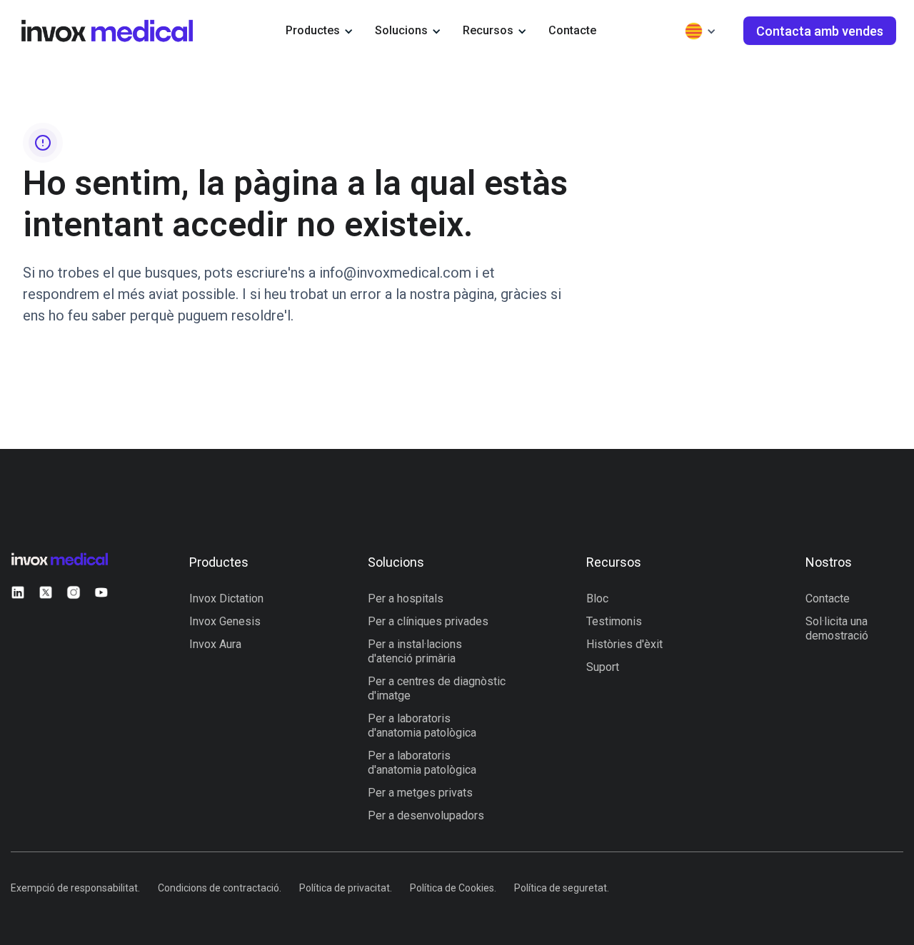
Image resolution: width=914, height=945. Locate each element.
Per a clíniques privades (428, 621)
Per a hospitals (405, 598)
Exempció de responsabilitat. (75, 888)
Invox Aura (215, 644)
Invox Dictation (226, 598)
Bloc (597, 598)
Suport (602, 667)
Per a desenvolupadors (426, 815)
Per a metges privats (420, 792)
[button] (319, 30)
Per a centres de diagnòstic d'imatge (437, 688)
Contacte (572, 30)
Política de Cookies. (453, 888)
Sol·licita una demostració (836, 628)
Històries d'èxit (624, 644)
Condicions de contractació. (219, 888)
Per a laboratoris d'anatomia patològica (422, 725)
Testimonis (614, 621)
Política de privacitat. (345, 888)
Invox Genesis (225, 621)
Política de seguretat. (561, 888)
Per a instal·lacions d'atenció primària (415, 651)
